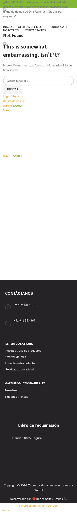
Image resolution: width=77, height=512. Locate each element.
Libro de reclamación (38, 425)
